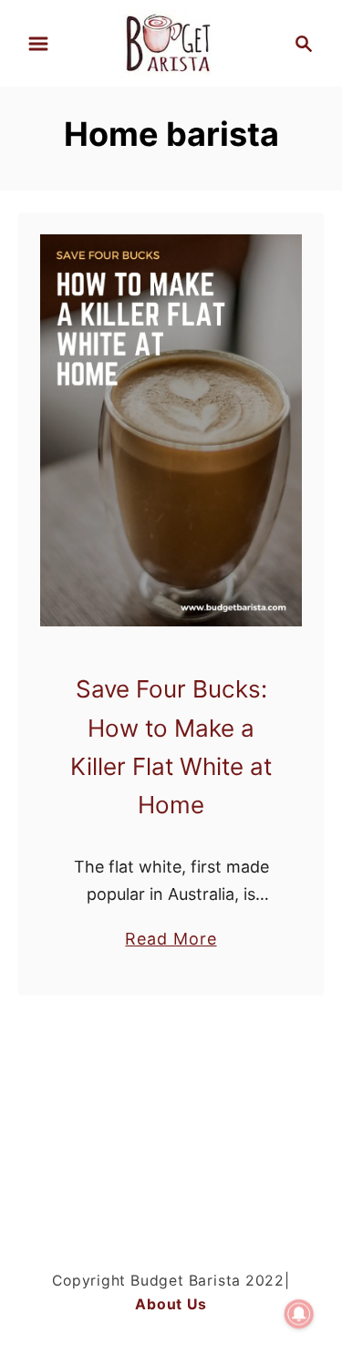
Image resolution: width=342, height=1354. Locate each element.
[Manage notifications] (299, 1313)
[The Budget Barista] (171, 41)
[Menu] (38, 43)
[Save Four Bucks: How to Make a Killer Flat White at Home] (171, 430)
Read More (170, 940)
